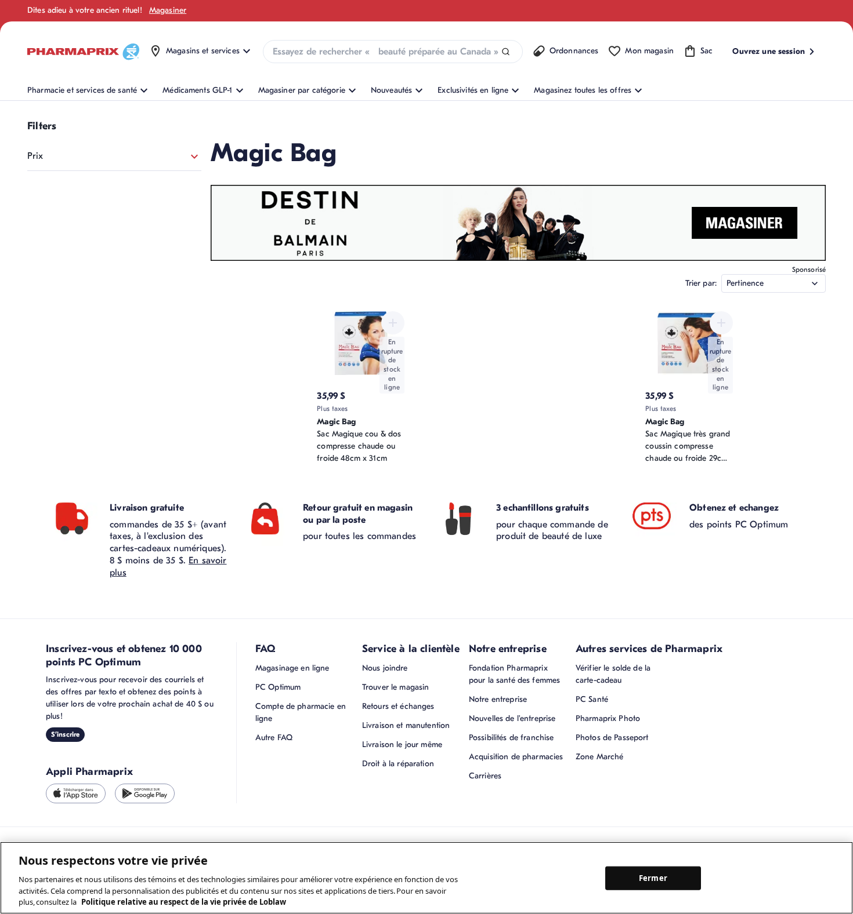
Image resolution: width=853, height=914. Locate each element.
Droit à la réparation (398, 764)
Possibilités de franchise (511, 737)
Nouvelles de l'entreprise (512, 718)
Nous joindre (385, 668)
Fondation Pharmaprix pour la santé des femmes (514, 674)
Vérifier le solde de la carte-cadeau (613, 674)
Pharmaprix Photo (608, 718)
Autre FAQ (273, 737)
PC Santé (592, 699)
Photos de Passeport (612, 737)
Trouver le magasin (395, 687)
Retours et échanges (398, 706)
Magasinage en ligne (292, 668)
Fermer (653, 877)
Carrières (485, 776)
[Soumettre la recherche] (505, 52)
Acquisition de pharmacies (516, 757)
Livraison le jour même (402, 744)
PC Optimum (278, 687)
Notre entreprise (498, 699)
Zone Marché (600, 757)
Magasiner (167, 10)
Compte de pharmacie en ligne (300, 712)
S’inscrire (65, 734)
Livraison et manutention (406, 725)
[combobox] (393, 51)
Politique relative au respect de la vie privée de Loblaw (183, 902)
